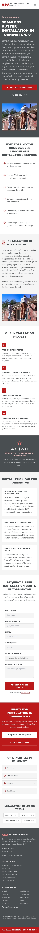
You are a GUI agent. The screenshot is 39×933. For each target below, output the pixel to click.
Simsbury (5, 903)
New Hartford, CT (11, 821)
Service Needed (13, 653)
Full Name (10, 610)
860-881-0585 (21, 95)
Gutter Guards (7, 868)
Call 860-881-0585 (20, 742)
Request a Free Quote (19, 735)
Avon (22, 900)
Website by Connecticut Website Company (24, 918)
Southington (24, 891)
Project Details (13, 664)
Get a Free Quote (8, 881)
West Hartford (25, 897)
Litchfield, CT (10, 815)
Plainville (5, 894)
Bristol (4, 891)
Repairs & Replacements (11, 871)
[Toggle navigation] (35, 4)
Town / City (11, 643)
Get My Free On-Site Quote (19, 87)
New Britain (6, 897)
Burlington (24, 903)
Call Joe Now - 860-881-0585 (21, 930)
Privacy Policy (7, 918)
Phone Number (12, 621)
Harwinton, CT (27, 815)
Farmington (24, 894)
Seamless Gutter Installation (12, 865)
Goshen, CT (28, 821)
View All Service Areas (10, 907)
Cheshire (5, 900)
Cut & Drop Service (8, 878)
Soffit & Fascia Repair (9, 875)
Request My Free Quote (19, 686)
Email (8, 632)
